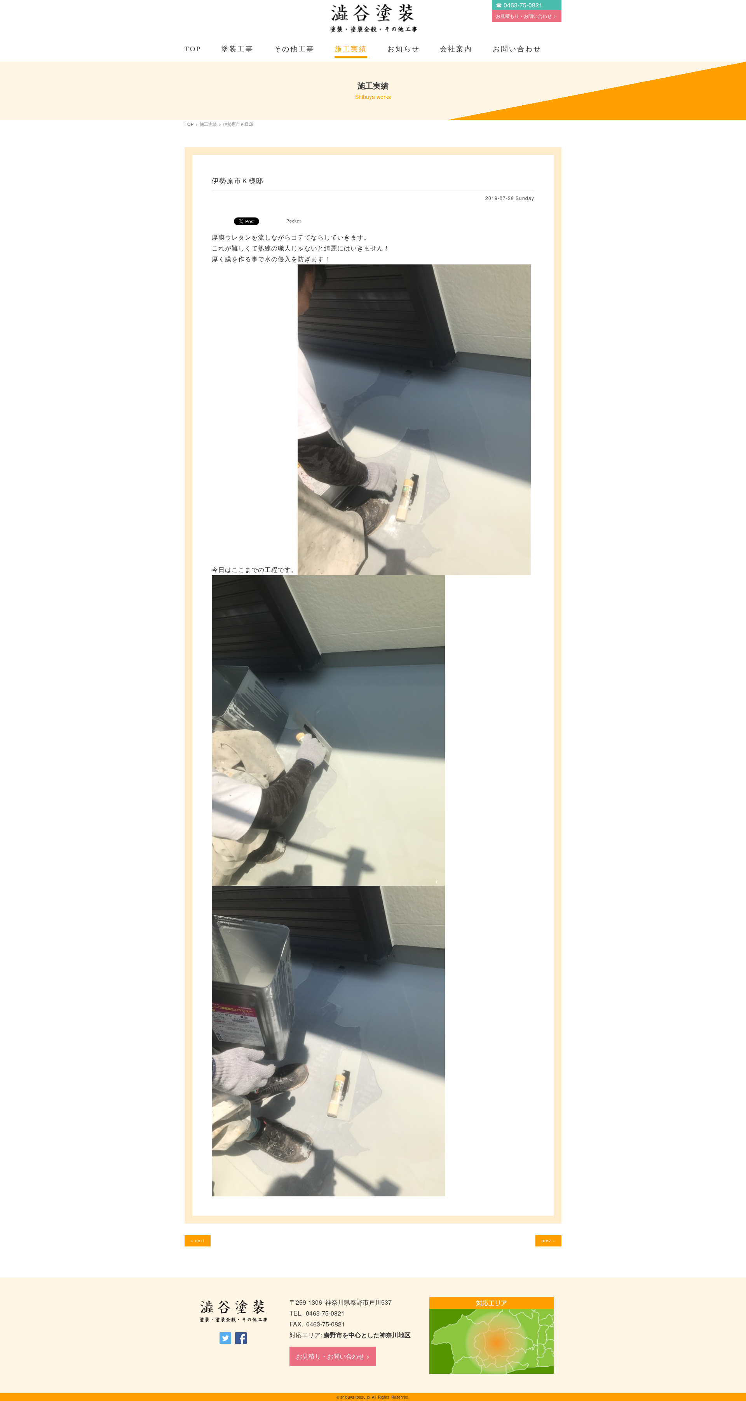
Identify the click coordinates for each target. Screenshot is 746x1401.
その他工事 (294, 49)
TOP (193, 49)
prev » (548, 1240)
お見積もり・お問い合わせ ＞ (527, 15)
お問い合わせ (517, 49)
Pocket (293, 221)
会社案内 (456, 49)
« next (197, 1240)
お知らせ (403, 49)
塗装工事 (237, 49)
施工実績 (351, 49)
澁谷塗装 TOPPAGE (233, 1311)
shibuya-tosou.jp (355, 1397)
